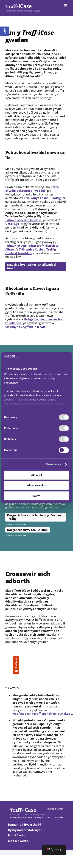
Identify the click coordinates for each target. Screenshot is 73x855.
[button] (4, 31)
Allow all (36, 475)
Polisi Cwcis (16, 835)
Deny (36, 495)
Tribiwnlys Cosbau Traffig (42, 198)
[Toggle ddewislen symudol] (66, 6)
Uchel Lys (12, 224)
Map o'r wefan (18, 841)
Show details (54, 464)
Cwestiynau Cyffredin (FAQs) (25, 327)
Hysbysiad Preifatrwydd (25, 830)
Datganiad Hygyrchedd (24, 825)
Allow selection (36, 485)
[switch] (64, 428)
